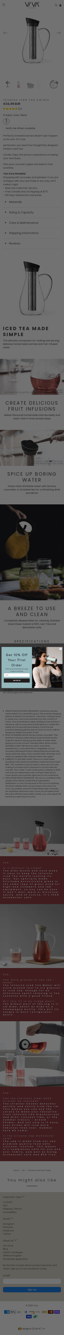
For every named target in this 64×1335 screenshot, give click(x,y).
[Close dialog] (60, 649)
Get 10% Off (16, 680)
